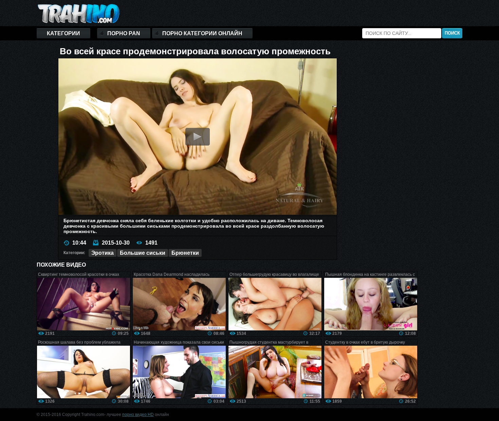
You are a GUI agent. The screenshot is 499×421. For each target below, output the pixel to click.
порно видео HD (138, 414)
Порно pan (123, 33)
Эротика (102, 253)
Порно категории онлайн (202, 33)
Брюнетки (185, 253)
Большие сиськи (142, 253)
